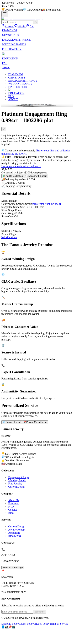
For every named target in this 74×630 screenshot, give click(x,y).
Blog (11, 512)
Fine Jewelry (15, 483)
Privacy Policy (42, 623)
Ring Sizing (14, 535)
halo (3, 237)
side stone (11, 237)
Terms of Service (59, 623)
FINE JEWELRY (12, 49)
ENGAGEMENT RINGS (16, 39)
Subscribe (40, 611)
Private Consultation (34, 422)
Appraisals (14, 532)
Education (13, 503)
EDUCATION (10, 58)
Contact (12, 509)
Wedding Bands (17, 480)
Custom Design (16, 486)
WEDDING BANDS (14, 44)
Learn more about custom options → (21, 166)
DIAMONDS (9, 30)
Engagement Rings (18, 477)
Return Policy (26, 623)
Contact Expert (12, 422)
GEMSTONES (10, 35)
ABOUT (7, 67)
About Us (13, 500)
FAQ (5, 63)
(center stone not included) (46, 203)
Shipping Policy (10, 623)
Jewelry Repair (16, 529)
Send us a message (13, 567)
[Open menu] (4, 14)
